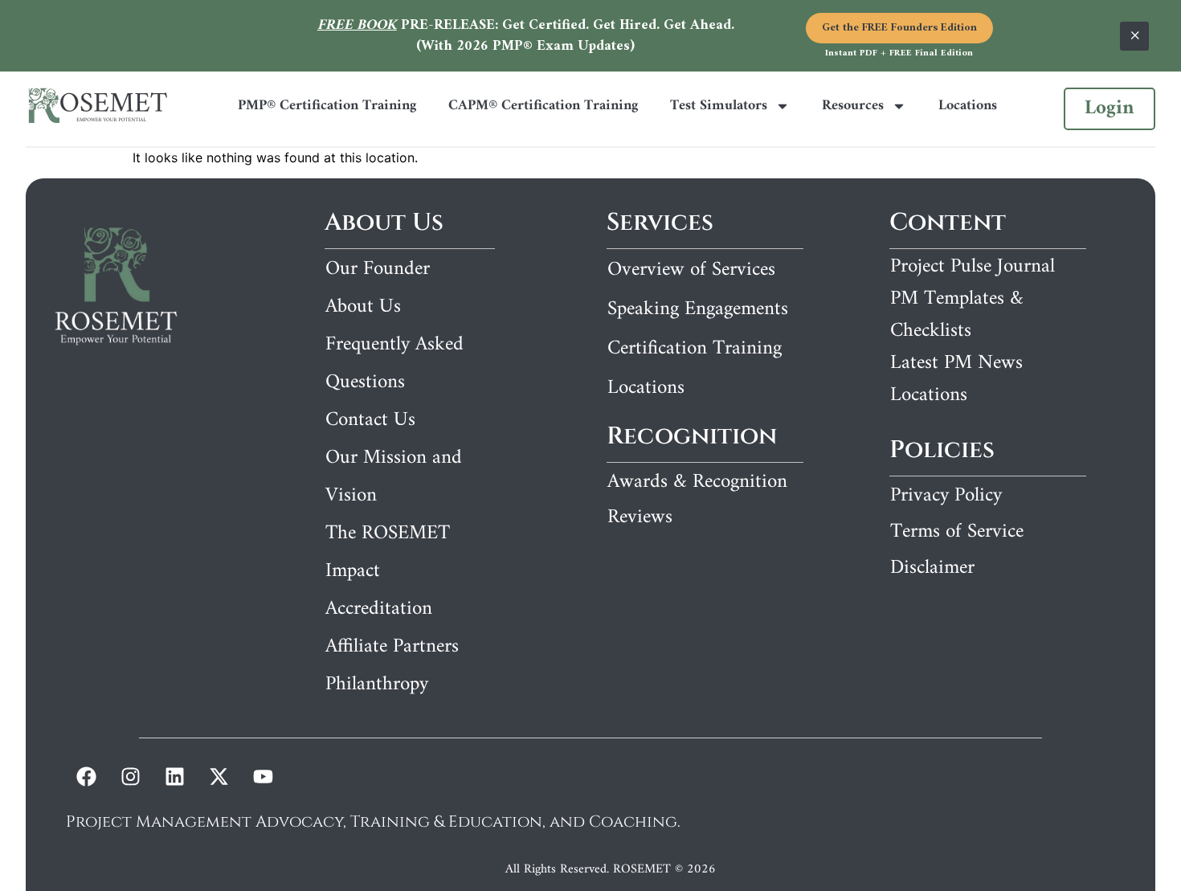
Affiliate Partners (392, 646)
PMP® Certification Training (327, 105)
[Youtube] (263, 776)
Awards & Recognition (697, 482)
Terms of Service (957, 532)
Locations (967, 105)
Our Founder (377, 269)
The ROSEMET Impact (387, 552)
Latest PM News (956, 363)
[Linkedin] (174, 776)
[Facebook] (86, 776)
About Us (363, 307)
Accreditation (378, 609)
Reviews (639, 517)
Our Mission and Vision (393, 476)
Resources (853, 105)
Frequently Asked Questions (394, 363)
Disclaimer (932, 568)
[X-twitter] (218, 776)
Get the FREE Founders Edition (899, 28)
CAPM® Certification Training (543, 105)
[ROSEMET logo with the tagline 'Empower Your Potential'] (98, 109)
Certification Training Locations (694, 368)
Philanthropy (376, 684)
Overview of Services (691, 270)
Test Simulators (718, 105)
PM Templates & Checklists (957, 315)
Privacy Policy (946, 495)
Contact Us (370, 420)
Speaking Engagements (697, 309)
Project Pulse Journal (972, 267)
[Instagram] (130, 776)
